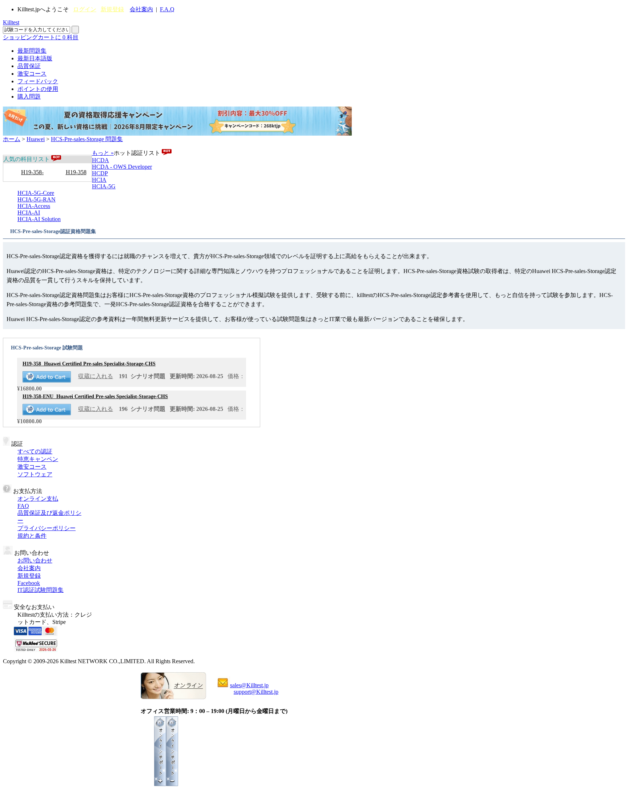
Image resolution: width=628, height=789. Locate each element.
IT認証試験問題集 (40, 590)
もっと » (103, 153)
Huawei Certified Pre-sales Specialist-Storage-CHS (89, 364)
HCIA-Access (33, 206)
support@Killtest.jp (256, 692)
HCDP (100, 173)
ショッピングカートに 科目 (40, 37)
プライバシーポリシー (46, 528)
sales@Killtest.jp (249, 685)
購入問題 (29, 96)
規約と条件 (32, 536)
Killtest (11, 22)
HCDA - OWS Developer (122, 167)
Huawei (36, 139)
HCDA (100, 160)
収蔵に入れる (95, 376)
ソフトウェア (34, 474)
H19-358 (76, 172)
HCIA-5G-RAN (36, 199)
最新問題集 (32, 51)
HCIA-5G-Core (35, 193)
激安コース (32, 74)
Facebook (28, 583)
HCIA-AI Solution (39, 219)
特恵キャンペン (37, 459)
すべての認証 (34, 451)
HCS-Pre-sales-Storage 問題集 (87, 139)
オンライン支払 (37, 499)
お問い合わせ (34, 560)
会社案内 (141, 9)
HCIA (99, 180)
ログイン (84, 9)
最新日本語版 (34, 58)
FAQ (23, 506)
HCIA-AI (28, 212)
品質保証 (29, 66)
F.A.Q (167, 9)
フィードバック (37, 81)
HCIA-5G (104, 186)
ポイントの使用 (37, 89)
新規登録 (112, 9)
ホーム (11, 139)
